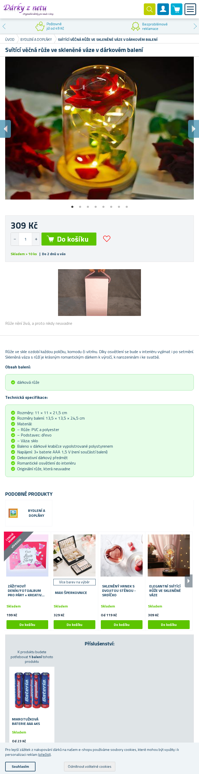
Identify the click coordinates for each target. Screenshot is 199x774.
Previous (4, 26)
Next (195, 26)
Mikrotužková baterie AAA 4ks (26, 721)
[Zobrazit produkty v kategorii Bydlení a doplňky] (13, 513)
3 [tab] (87, 205)
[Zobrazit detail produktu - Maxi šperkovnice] (74, 555)
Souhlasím (20, 766)
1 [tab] (72, 205)
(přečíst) (44, 754)
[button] (36, 239)
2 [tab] (80, 205)
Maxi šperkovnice (71, 593)
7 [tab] (119, 205)
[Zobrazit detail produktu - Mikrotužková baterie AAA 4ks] (31, 689)
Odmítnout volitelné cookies (89, 766)
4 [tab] (95, 205)
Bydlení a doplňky (36, 513)
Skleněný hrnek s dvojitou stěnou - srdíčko (119, 590)
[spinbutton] (25, 239)
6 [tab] (111, 205)
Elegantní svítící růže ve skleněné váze (165, 590)
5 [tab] (103, 205)
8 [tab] (126, 205)
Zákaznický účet (163, 13)
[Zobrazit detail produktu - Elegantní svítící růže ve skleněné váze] (168, 555)
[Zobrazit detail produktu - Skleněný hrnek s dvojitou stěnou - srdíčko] (121, 555)
